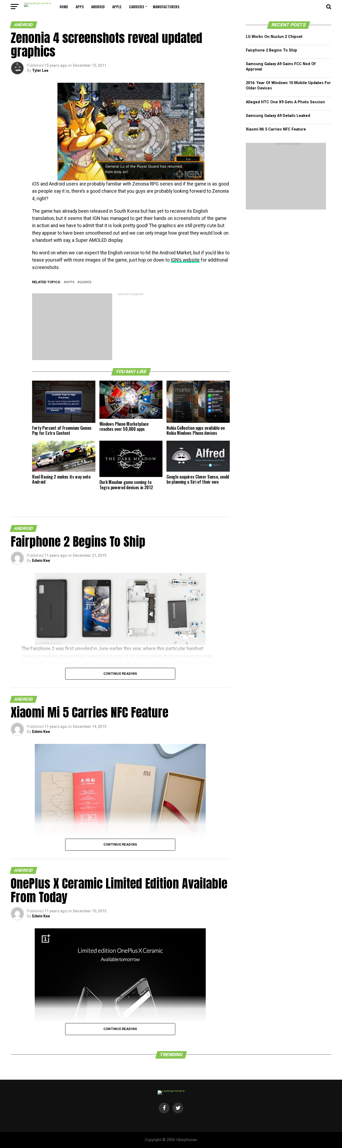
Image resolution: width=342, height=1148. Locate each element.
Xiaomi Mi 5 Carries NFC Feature (276, 129)
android (98, 6)
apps (80, 6)
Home (64, 6)
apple (117, 6)
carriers (136, 6)
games (85, 282)
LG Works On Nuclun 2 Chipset (274, 36)
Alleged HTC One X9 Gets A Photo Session (285, 102)
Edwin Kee (41, 560)
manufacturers (166, 6)
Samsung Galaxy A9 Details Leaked (278, 115)
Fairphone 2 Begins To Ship (271, 50)
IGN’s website (185, 260)
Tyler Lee (40, 70)
